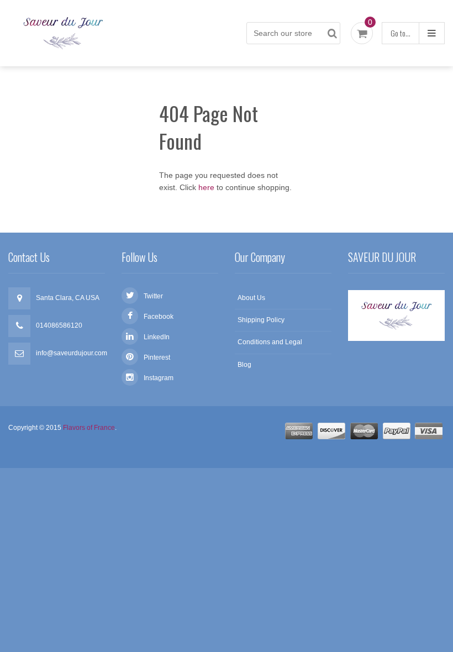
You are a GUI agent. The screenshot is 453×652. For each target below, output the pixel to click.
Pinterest (157, 357)
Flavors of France (89, 428)
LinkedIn (157, 337)
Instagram (158, 378)
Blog (244, 365)
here (206, 187)
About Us (251, 298)
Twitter (153, 296)
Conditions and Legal (270, 342)
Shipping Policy (261, 320)
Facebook (158, 316)
